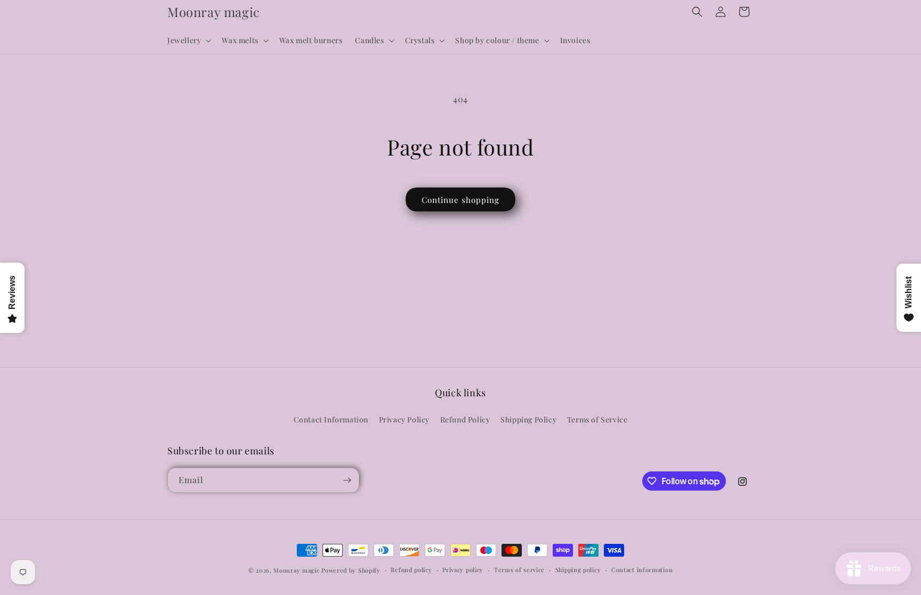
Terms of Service (597, 419)
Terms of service (519, 570)
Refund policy (411, 570)
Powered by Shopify (351, 570)
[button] (188, 40)
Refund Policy (465, 419)
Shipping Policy (528, 419)
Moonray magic (296, 570)
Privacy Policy (404, 419)
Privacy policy (462, 570)
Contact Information (331, 419)
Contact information (642, 570)
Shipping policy (578, 570)
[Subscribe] (347, 480)
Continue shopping (460, 199)
